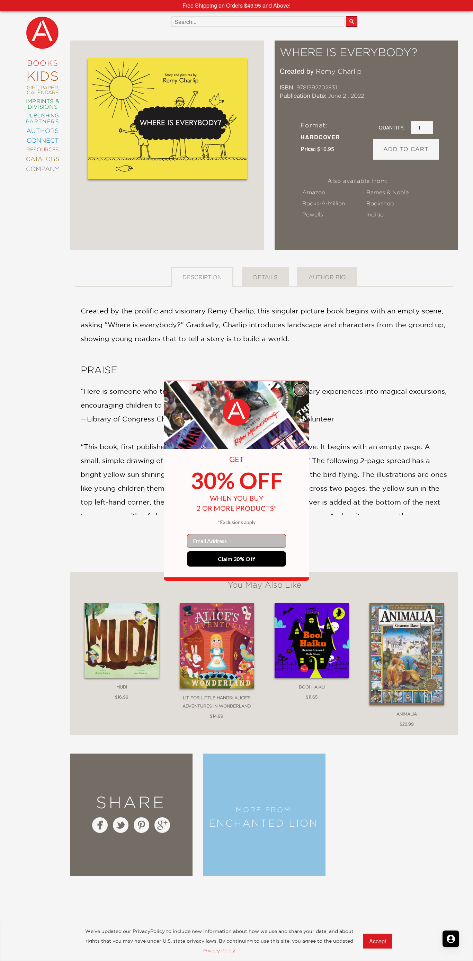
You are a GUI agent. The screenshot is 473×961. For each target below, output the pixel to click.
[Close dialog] (300, 389)
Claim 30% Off (236, 558)
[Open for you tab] (451, 939)
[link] (236, 412)
